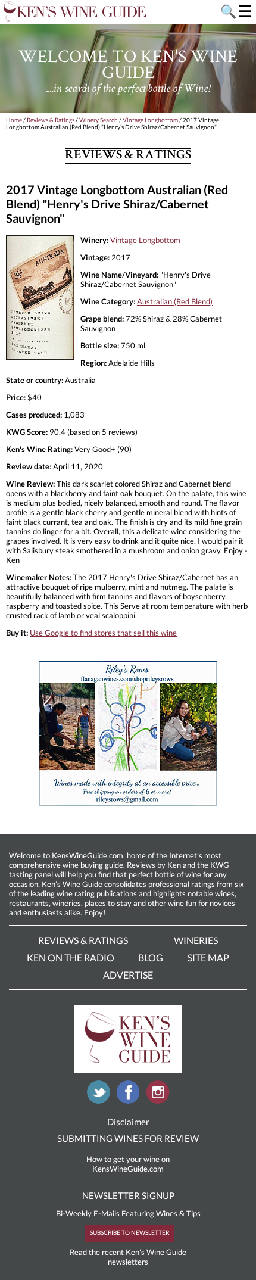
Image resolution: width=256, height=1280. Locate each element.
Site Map (208, 957)
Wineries (196, 940)
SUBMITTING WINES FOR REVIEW (128, 1138)
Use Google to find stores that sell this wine (103, 632)
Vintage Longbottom (150, 119)
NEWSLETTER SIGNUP (128, 1195)
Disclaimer (128, 1121)
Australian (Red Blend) (175, 301)
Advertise (128, 974)
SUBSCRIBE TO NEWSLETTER (129, 1232)
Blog (150, 957)
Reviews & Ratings (50, 119)
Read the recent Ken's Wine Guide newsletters (128, 1256)
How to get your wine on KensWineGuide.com (128, 1163)
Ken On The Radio (70, 957)
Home (14, 119)
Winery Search (98, 119)
